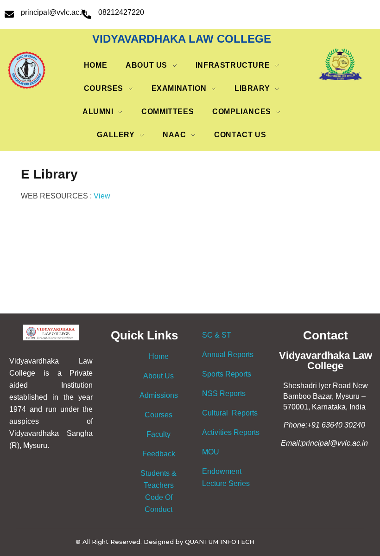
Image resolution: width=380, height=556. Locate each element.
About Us (158, 376)
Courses (158, 415)
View (102, 196)
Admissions (158, 395)
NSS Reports (224, 393)
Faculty (158, 434)
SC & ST (216, 335)
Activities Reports (231, 432)
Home (159, 356)
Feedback (158, 454)
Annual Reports (227, 354)
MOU (210, 452)
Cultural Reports (230, 413)
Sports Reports (226, 374)
